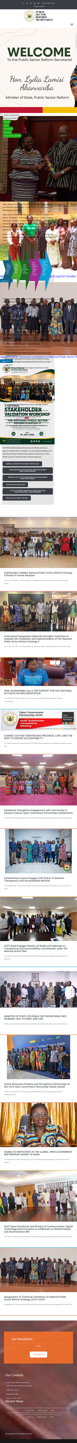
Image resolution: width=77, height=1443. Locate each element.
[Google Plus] (31, 3)
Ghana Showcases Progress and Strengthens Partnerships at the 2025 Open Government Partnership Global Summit (37, 1085)
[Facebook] (23, 3)
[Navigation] (72, 24)
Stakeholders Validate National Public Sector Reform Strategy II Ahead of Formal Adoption (38, 574)
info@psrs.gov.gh (39, 6)
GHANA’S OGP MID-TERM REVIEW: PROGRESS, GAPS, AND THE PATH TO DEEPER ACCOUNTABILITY (38, 737)
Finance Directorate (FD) (15, 484)
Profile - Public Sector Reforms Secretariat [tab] (11, 116)
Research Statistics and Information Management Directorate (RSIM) (28, 477)
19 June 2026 (29, 1417)
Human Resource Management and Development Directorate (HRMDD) (28, 470)
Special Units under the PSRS (17, 498)
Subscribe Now (38, 1354)
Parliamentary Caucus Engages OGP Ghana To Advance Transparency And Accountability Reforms (34, 879)
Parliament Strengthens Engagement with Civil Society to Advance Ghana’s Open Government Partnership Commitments (38, 811)
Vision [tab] (6, 125)
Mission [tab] (7, 122)
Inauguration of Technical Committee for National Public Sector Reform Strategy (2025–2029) (35, 1298)
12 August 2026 (29, 1410)
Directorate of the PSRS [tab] (12, 136)
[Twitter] (27, 3)
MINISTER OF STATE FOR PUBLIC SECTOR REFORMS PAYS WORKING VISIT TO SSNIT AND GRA (35, 1017)
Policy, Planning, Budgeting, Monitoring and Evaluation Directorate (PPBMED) (27, 491)
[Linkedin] (34, 3)
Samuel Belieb (42, 1410)
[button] (15, 1441)
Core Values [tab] (8, 129)
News (52, 1410)
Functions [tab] (7, 132)
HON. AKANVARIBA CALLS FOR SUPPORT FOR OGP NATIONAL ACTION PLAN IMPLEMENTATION (38, 692)
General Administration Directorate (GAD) (22, 464)
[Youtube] (38, 3)
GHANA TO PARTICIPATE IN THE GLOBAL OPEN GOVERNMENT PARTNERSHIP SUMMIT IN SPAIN (38, 1153)
